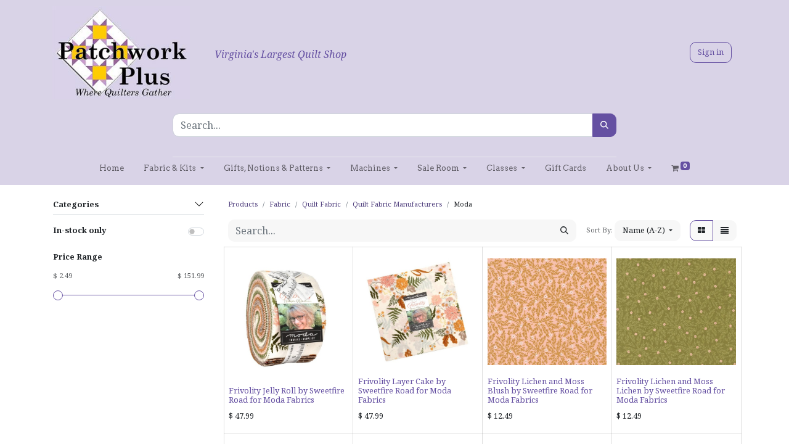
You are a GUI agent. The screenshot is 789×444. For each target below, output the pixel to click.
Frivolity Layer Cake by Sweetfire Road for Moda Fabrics (404, 391)
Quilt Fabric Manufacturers (397, 203)
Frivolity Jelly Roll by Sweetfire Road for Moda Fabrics (287, 395)
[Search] (604, 125)
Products (243, 203)
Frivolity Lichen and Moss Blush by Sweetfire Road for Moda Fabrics (540, 391)
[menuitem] (111, 168)
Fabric (279, 203)
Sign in (711, 51)
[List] (725, 230)
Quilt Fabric (321, 203)
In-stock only (79, 230)
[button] (648, 230)
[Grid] (701, 230)
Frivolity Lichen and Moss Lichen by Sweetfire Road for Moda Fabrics (670, 391)
